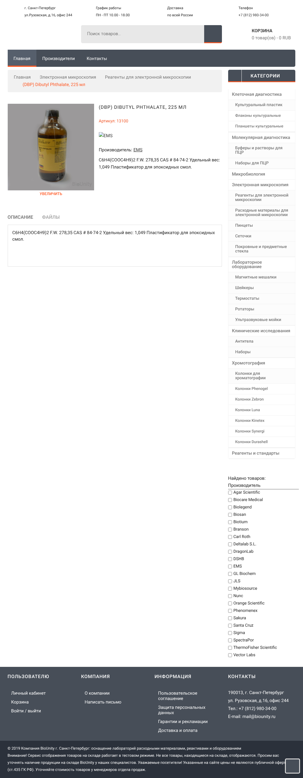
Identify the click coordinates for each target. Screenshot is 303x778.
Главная (22, 77)
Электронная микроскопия (68, 77)
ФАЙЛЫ (51, 217)
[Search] (213, 34)
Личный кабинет (28, 693)
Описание (20, 217)
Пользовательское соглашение (177, 696)
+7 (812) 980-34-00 (253, 15)
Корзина (262, 30)
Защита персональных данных (181, 710)
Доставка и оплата (177, 730)
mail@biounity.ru (258, 716)
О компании (97, 693)
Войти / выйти (26, 711)
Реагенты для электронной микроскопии (148, 77)
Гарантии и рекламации (183, 721)
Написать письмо (103, 702)
